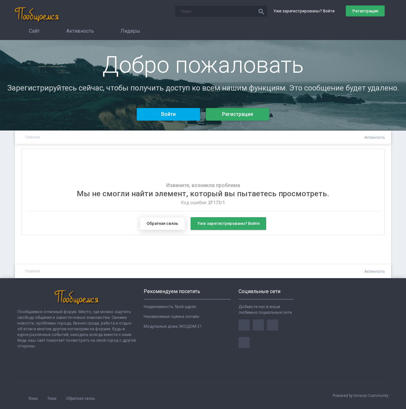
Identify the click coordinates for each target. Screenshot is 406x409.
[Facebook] (244, 325)
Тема (52, 398)
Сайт (34, 31)
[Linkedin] (272, 325)
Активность (79, 31)
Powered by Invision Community (361, 395)
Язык (34, 398)
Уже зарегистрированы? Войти (305, 11)
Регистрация (365, 11)
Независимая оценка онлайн (171, 316)
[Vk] (244, 342)
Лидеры (129, 31)
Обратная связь (162, 223)
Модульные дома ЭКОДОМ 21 (173, 326)
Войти (168, 114)
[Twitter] (258, 325)
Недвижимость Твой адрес (170, 306)
